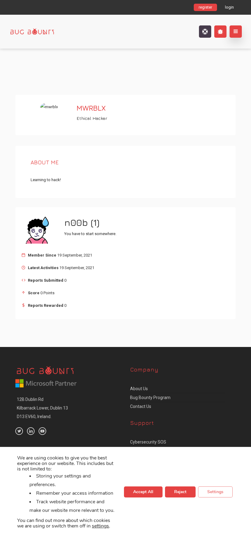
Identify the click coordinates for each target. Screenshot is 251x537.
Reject (180, 492)
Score (33, 293)
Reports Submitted (45, 280)
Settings (215, 492)
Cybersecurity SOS (148, 442)
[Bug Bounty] (47, 31)
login (229, 7)
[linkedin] (31, 431)
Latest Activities (43, 267)
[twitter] (19, 431)
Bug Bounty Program (150, 397)
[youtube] (42, 431)
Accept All (143, 492)
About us (139, 388)
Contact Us (140, 406)
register (205, 7)
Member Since (42, 255)
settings (100, 526)
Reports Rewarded (45, 305)
